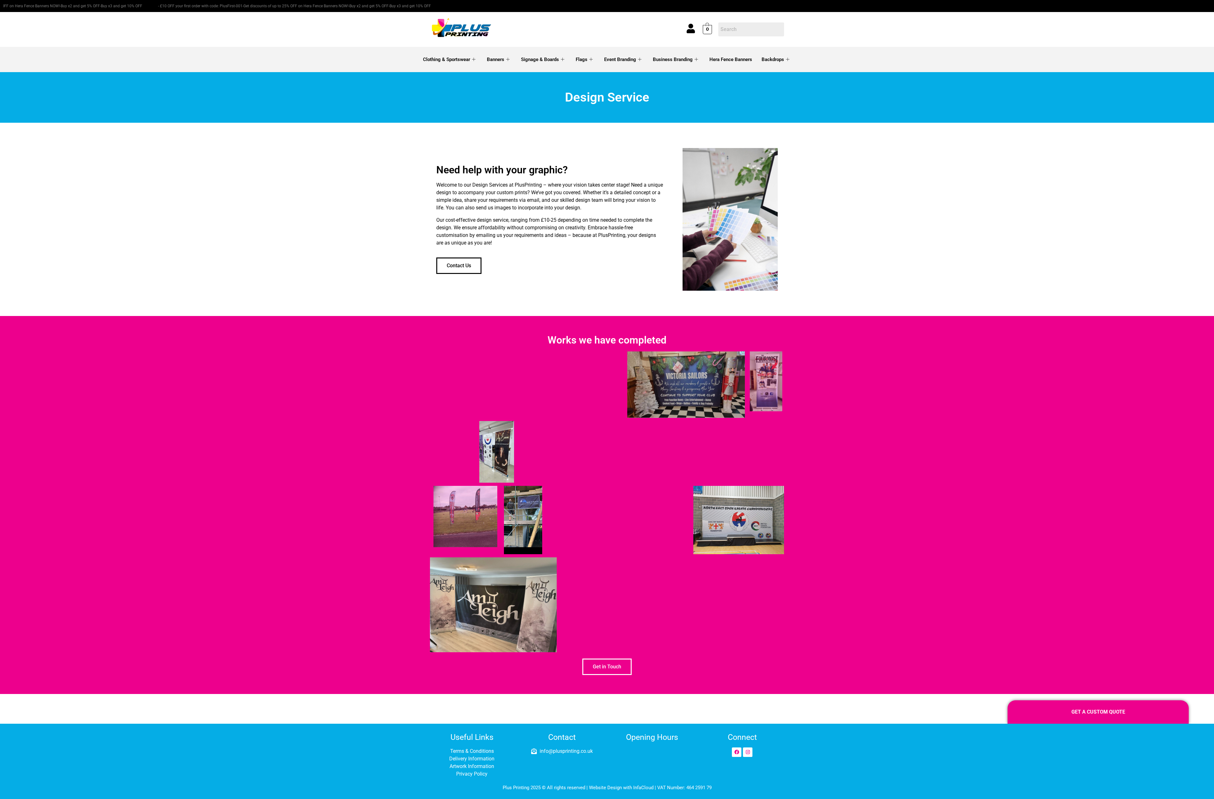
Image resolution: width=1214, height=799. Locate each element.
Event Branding (620, 59)
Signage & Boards (540, 59)
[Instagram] (747, 752)
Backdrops (773, 59)
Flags (581, 59)
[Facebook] (736, 752)
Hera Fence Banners (730, 59)
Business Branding (673, 59)
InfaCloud (643, 787)
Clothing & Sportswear (446, 59)
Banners (495, 59)
